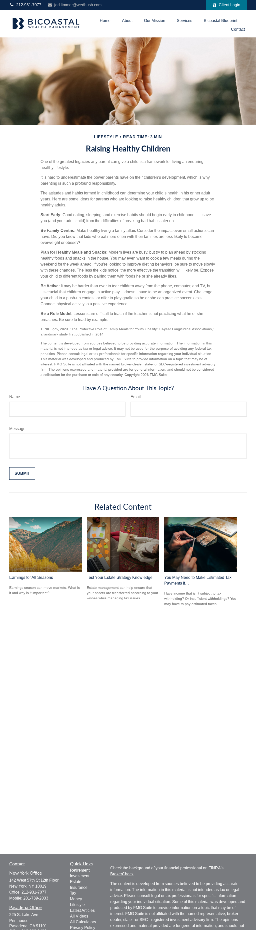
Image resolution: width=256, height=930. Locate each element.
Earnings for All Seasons (31, 577)
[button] (105, 20)
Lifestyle (77, 905)
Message (17, 429)
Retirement (80, 870)
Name (14, 397)
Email (135, 397)
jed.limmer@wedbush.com (78, 5)
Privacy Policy (82, 928)
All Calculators (83, 922)
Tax (73, 893)
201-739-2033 (35, 898)
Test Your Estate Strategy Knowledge (119, 577)
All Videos (79, 916)
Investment (79, 876)
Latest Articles (82, 910)
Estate (75, 882)
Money (76, 899)
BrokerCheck (122, 874)
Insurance (79, 887)
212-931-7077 (28, 5)
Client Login (229, 5)
